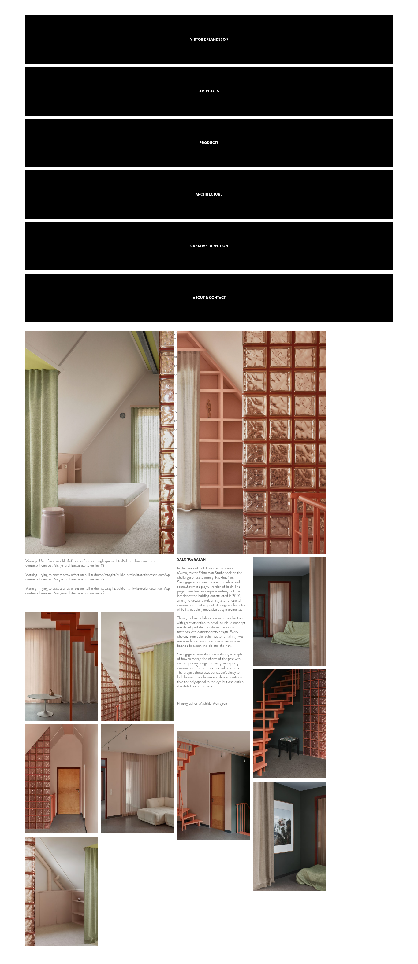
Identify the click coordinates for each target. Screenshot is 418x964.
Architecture (209, 194)
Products (209, 142)
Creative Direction (209, 246)
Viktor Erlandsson (209, 39)
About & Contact (209, 297)
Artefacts (209, 91)
